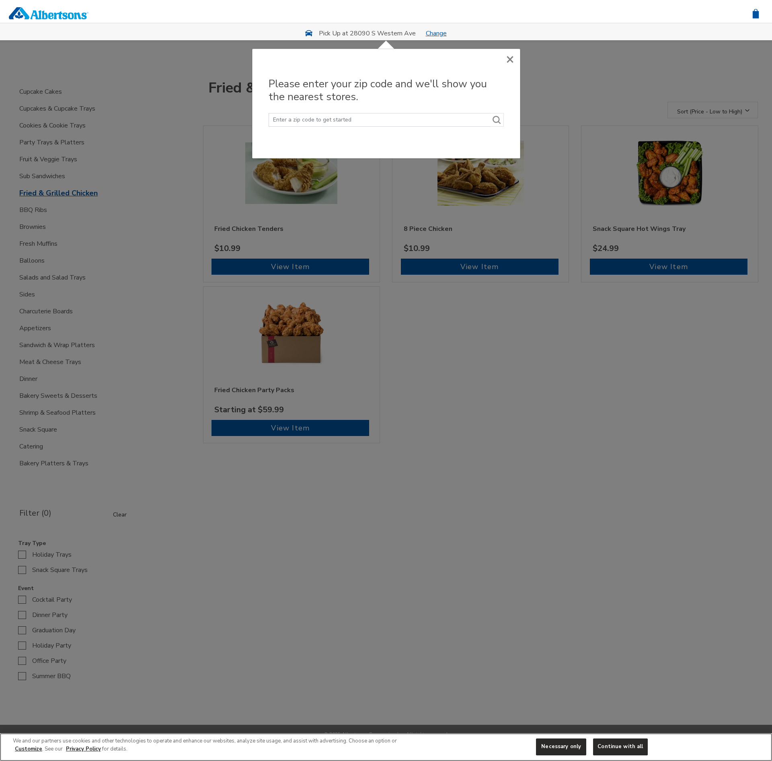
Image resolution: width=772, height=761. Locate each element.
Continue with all (620, 746)
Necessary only (561, 746)
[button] (755, 13)
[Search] (497, 120)
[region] (386, 747)
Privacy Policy (83, 749)
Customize (28, 749)
